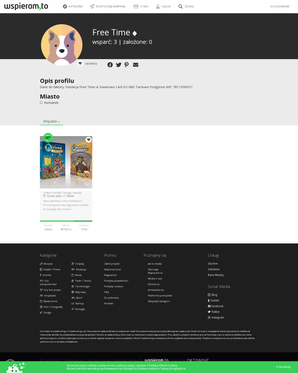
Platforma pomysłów (160, 295)
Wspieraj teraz (112, 269)
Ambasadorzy (156, 289)
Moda (78, 275)
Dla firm (213, 263)
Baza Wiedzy (216, 275)
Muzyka (47, 263)
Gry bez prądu (52, 289)
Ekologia (79, 309)
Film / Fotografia (52, 306)
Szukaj (189, 6)
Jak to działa (155, 263)
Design (46, 312)
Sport (78, 297)
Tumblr (214, 300)
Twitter (215, 312)
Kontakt (108, 303)
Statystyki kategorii (159, 301)
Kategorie (75, 6)
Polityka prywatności (116, 280)
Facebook (217, 306)
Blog (213, 295)
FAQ (106, 292)
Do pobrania (111, 297)
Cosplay (79, 263)
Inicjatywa (49, 295)
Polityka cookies (113, 286)
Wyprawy (80, 292)
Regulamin (110, 275)
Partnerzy (153, 284)
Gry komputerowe (48, 282)
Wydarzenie (49, 301)
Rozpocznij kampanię (111, 6)
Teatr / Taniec (82, 280)
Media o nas (155, 278)
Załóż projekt (112, 263)
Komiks (46, 275)
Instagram (217, 317)
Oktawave (198, 360)
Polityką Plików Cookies (163, 365)
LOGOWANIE (281, 6)
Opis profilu (57, 81)
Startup (79, 303)
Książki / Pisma (51, 269)
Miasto (50, 96)
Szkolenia (213, 269)
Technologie (82, 286)
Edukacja (80, 269)
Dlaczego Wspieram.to (155, 271)
